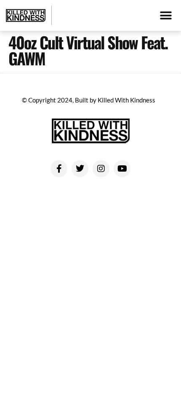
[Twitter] (80, 168)
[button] (165, 15)
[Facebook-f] (59, 168)
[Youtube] (122, 168)
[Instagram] (101, 168)
